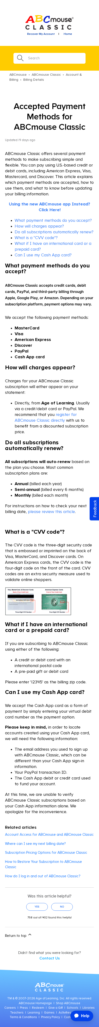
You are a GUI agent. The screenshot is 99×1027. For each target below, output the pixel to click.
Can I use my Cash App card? (43, 255)
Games (49, 1012)
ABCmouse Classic (46, 74)
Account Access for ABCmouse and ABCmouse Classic (49, 834)
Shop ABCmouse (68, 1003)
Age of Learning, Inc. (50, 998)
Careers (10, 1007)
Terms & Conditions (23, 1017)
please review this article (51, 512)
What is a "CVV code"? (36, 238)
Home (68, 34)
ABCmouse (18, 74)
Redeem (38, 1007)
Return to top (16, 936)
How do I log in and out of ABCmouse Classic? (42, 876)
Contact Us (49, 958)
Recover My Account (41, 34)
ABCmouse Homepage (35, 1003)
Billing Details (33, 79)
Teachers (17, 1012)
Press (24, 1007)
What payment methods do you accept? (53, 220)
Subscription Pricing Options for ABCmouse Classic (46, 852)
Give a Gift (55, 1007)
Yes (37, 906)
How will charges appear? (39, 226)
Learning (34, 1012)
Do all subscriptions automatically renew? (54, 232)
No (62, 906)
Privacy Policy (50, 1017)
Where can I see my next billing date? (35, 844)
